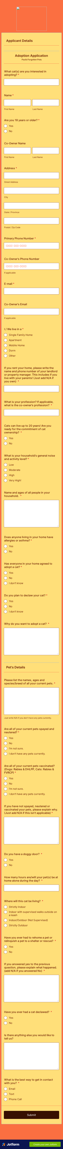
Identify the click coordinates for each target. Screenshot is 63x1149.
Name (9, 95)
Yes (11, 125)
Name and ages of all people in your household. (27, 494)
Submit (31, 1115)
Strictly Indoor (17, 906)
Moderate (14, 470)
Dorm (12, 350)
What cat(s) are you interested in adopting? (25, 73)
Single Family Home (21, 334)
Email (12, 1088)
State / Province (11, 212)
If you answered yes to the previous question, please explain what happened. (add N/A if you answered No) (30, 967)
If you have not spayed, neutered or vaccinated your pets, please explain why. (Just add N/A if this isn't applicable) (31, 809)
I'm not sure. (16, 748)
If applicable (10, 272)
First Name (9, 109)
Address (10, 168)
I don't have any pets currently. (27, 753)
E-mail (9, 283)
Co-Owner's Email (15, 304)
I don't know (16, 583)
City (6, 197)
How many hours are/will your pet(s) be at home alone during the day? (31, 879)
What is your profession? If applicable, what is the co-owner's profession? (28, 403)
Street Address (11, 182)
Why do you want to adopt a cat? (26, 623)
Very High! (15, 480)
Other (12, 355)
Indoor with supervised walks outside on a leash (33, 913)
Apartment (15, 340)
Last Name (38, 109)
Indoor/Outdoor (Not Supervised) (28, 920)
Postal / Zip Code (12, 227)
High (11, 475)
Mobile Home (17, 345)
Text (11, 1094)
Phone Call (15, 1099)
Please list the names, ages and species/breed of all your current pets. (29, 681)
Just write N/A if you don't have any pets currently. (28, 718)
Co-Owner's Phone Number (21, 259)
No (10, 131)
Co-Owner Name (15, 143)
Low (11, 464)
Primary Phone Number (20, 238)
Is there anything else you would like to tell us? (29, 1036)
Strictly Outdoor (18, 925)
